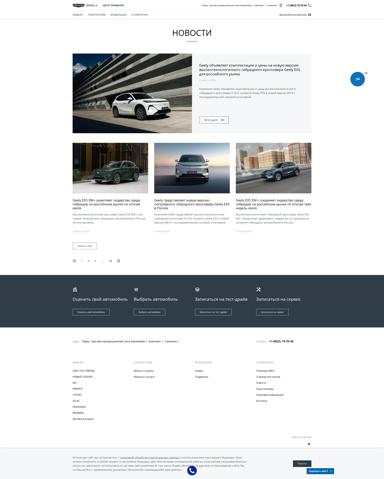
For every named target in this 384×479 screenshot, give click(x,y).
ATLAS (76, 400)
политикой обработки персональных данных (149, 457)
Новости (261, 382)
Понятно (302, 463)
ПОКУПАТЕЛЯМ (97, 14)
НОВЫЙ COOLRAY (83, 376)
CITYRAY (77, 394)
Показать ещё (84, 245)
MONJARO (78, 413)
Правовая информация (270, 394)
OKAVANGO (79, 406)
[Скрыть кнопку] (366, 73)
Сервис (199, 370)
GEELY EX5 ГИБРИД (83, 370)
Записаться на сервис (272, 312)
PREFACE (77, 388)
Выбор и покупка (144, 370)
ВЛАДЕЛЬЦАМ (118, 14)
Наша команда (264, 388)
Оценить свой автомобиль (91, 312)
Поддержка (201, 376)
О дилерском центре (268, 376)
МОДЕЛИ (78, 14)
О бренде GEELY (265, 370)
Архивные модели (83, 419)
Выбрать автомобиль (149, 312)
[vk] (309, 444)
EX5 (75, 382)
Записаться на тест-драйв (213, 312)
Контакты (261, 400)
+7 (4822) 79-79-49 (281, 341)
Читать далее (211, 119)
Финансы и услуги (144, 376)
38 (110, 261)
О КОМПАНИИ (139, 14)
